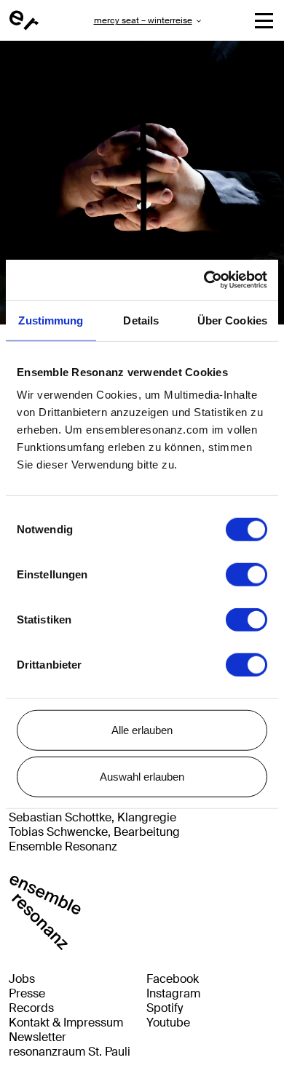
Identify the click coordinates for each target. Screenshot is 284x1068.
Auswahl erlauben (142, 776)
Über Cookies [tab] (232, 320)
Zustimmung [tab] (50, 320)
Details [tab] (141, 320)
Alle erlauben (142, 730)
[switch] (246, 574)
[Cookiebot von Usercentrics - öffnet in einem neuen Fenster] (204, 280)
